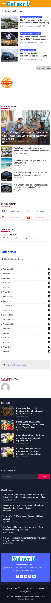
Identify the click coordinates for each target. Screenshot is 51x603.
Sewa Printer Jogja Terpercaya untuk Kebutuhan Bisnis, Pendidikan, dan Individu (32, 149)
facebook (14, 211)
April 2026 (26, 287)
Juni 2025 (26, 333)
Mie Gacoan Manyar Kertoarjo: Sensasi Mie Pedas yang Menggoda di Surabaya (35, 38)
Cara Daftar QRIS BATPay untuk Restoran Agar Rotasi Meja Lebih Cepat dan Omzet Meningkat (24, 496)
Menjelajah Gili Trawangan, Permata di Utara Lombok (30, 161)
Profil (17, 588)
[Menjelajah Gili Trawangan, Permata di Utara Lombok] (6, 163)
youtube (40, 217)
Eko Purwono (17, 384)
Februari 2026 (26, 296)
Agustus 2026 (26, 269)
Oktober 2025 (26, 315)
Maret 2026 (26, 292)
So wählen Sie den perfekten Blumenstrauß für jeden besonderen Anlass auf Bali (29, 451)
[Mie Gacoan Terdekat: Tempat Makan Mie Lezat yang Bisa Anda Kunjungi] (6, 188)
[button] (48, 3)
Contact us (27, 588)
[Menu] (3, 3)
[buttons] (17, 576)
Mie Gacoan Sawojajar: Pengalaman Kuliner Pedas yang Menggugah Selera (33, 54)
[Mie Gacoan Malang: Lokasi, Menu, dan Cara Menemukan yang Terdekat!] (6, 176)
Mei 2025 (26, 338)
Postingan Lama (43, 68)
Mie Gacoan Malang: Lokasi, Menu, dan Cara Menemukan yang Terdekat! (30, 173)
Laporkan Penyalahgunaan (16, 365)
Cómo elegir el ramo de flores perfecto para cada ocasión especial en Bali (30, 438)
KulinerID (8, 252)
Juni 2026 (26, 278)
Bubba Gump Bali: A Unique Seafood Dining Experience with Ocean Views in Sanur (30, 424)
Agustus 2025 (26, 324)
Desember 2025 (26, 306)
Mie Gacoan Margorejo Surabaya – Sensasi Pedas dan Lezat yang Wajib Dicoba (35, 21)
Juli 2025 (26, 329)
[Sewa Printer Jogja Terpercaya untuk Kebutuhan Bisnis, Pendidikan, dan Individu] (6, 151)
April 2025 (26, 342)
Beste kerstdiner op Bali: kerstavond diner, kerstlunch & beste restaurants (30, 411)
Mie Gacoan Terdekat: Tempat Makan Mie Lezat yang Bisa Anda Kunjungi (31, 186)
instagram (14, 217)
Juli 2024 (26, 352)
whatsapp (40, 211)
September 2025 (26, 319)
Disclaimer (39, 588)
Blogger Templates (22, 596)
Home (9, 588)
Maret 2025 (26, 347)
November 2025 (26, 310)
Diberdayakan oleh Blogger (14, 259)
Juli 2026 (26, 274)
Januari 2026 (26, 301)
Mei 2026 (26, 283)
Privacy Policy (25, 592)
